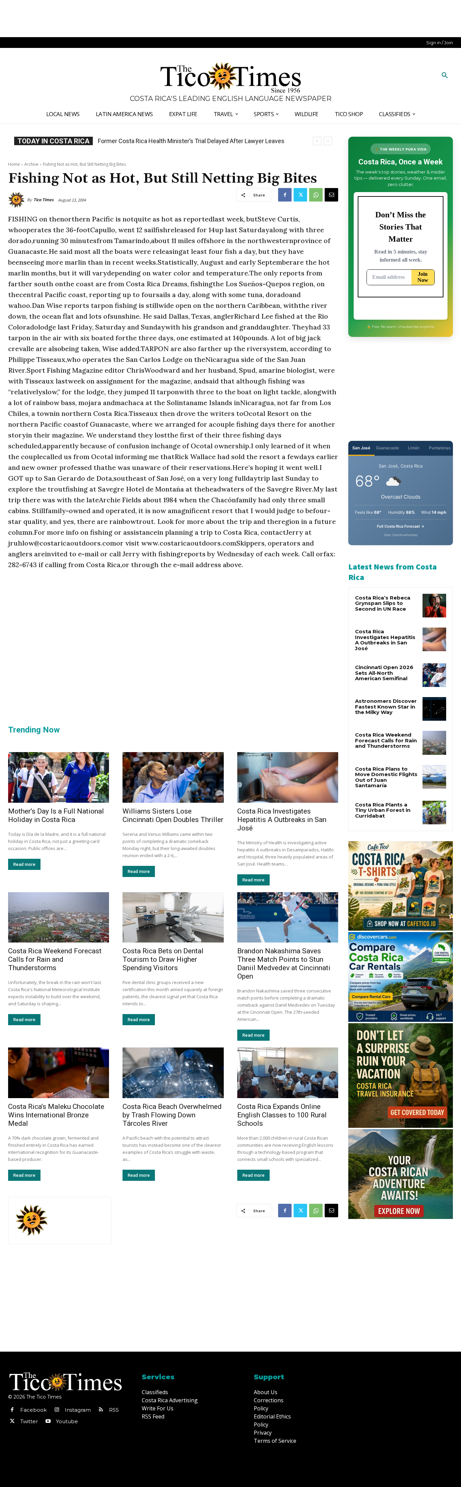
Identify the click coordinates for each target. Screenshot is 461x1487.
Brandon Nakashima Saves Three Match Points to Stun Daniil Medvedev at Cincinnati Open (283, 963)
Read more (24, 864)
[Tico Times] (17, 199)
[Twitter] (300, 195)
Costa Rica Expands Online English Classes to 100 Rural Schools (282, 1115)
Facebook (33, 1410)
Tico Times (43, 200)
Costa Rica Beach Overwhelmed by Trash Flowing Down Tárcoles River (172, 1115)
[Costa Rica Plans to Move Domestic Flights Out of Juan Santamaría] (434, 777)
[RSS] (101, 1410)
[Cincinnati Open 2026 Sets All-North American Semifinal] (434, 675)
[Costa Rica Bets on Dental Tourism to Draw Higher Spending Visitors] (173, 917)
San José (361, 447)
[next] (328, 141)
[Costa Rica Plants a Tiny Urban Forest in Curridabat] (434, 812)
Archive (31, 164)
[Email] (331, 195)
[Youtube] (48, 1421)
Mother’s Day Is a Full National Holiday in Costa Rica (56, 815)
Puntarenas (440, 447)
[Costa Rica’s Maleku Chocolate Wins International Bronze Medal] (58, 1072)
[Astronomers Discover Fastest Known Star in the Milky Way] (434, 709)
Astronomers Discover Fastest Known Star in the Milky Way (386, 706)
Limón (413, 447)
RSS (114, 1410)
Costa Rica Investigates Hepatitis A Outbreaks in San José (281, 819)
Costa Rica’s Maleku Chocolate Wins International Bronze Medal (56, 1115)
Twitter (29, 1421)
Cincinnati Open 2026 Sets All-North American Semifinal (384, 673)
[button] (445, 76)
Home (14, 164)
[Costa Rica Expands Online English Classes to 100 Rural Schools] (287, 1072)
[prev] (317, 141)
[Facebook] (285, 195)
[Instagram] (57, 1410)
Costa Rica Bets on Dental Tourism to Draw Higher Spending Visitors (163, 959)
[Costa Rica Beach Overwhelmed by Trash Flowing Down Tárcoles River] (173, 1072)
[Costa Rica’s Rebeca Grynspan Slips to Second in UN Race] (434, 605)
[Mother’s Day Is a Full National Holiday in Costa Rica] (58, 777)
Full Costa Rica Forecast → (401, 526)
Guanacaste (387, 447)
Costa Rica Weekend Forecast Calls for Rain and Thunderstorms (55, 959)
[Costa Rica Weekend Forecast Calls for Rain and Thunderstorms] (58, 917)
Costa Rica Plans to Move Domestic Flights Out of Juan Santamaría (386, 777)
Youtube (67, 1421)
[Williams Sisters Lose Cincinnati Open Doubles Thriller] (173, 777)
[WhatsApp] (316, 195)
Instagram (78, 1410)
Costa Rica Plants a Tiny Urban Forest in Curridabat (382, 810)
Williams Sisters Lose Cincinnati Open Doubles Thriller (173, 815)
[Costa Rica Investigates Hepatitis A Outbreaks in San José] (287, 777)
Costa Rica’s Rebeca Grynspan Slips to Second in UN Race (179, 140)
